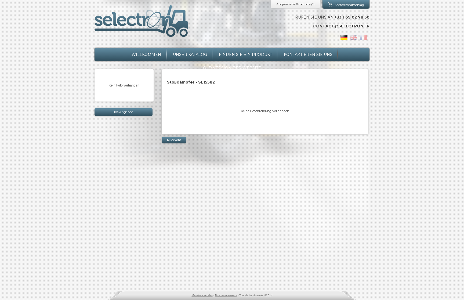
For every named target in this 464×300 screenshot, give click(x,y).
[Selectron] (141, 21)
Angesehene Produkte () (295, 4)
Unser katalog (190, 54)
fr (363, 37)
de (343, 37)
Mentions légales (202, 295)
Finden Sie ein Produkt (245, 54)
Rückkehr (174, 140)
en (353, 37)
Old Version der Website (232, 68)
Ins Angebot (123, 112)
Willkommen (146, 54)
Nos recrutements (226, 295)
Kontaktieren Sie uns (308, 54)
